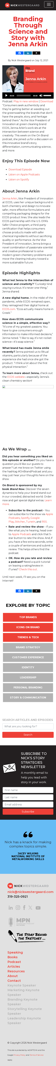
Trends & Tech (28, 637)
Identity (28, 667)
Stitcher (20, 521)
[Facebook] (19, 53)
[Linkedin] (28, 53)
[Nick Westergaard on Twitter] (30, 907)
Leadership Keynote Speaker (24, 1020)
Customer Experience (28, 657)
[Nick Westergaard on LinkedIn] (10, 907)
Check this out (28, 569)
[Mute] (40, 95)
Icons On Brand (28, 627)
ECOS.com (8, 309)
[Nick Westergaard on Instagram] (17, 907)
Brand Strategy (28, 647)
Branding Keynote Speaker (22, 1002)
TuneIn (30, 521)
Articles (13, 966)
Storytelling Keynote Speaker (24, 1011)
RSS (44, 521)
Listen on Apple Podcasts (24, 174)
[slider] (47, 95)
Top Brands (28, 617)
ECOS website (16, 376)
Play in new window (26, 101)
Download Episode (20, 169)
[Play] (6, 95)
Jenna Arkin (9, 198)
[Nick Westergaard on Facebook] (24, 907)
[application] (28, 95)
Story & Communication (28, 697)
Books (12, 957)
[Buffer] (36, 53)
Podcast (14, 962)
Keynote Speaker (21, 985)
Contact (14, 981)
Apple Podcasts (21, 534)
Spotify (25, 517)
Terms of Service (36, 1055)
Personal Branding (28, 687)
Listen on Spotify (19, 179)
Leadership (28, 677)
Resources (16, 971)
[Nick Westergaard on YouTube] (38, 907)
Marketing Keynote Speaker (23, 992)
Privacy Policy (19, 1055)
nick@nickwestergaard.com (30, 892)
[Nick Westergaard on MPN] (21, 917)
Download (46, 101)
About (12, 976)
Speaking (15, 952)
